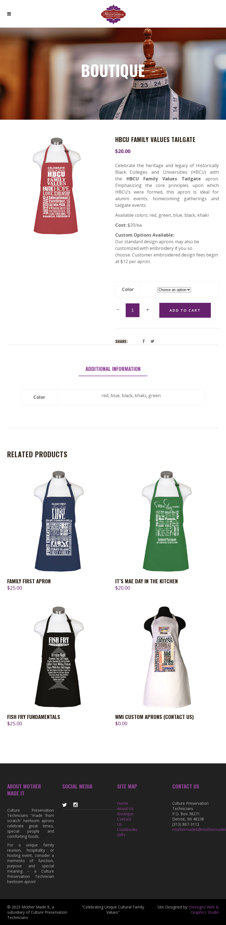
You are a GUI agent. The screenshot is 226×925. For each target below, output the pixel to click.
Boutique (125, 813)
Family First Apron (29, 581)
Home (122, 803)
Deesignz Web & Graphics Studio (204, 909)
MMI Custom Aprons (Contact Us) (154, 716)
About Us (125, 808)
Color (128, 289)
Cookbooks (127, 829)
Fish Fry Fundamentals (33, 716)
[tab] (113, 369)
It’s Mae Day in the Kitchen (146, 581)
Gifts (121, 834)
